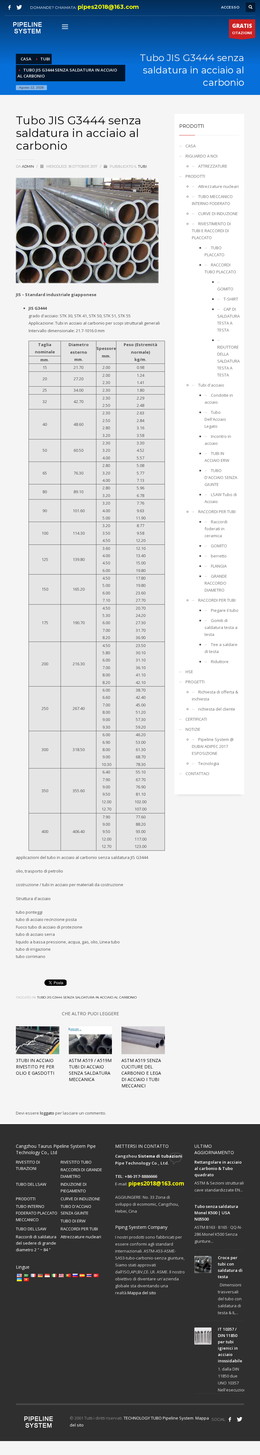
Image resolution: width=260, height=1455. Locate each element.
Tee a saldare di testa (221, 648)
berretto (219, 556)
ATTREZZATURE (212, 166)
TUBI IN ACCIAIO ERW (217, 457)
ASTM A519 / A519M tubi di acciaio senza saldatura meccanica (90, 1069)
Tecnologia (208, 763)
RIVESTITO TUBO (76, 1162)
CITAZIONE (242, 28)
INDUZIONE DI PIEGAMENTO (74, 1187)
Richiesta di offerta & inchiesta (215, 695)
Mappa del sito (141, 1293)
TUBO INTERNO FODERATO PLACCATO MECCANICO (36, 1212)
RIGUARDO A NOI (201, 156)
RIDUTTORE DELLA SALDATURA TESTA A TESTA (228, 361)
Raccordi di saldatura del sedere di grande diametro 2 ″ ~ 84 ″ (36, 1243)
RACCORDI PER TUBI (217, 511)
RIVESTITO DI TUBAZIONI (28, 1165)
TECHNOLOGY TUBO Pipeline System (158, 1418)
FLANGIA (219, 566)
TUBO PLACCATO (214, 251)
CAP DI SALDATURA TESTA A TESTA (228, 319)
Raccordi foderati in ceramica (216, 528)
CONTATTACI (197, 773)
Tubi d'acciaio (211, 385)
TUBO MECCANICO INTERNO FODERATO (212, 200)
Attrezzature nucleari (218, 186)
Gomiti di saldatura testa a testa (221, 627)
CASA (190, 146)
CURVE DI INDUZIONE (218, 213)
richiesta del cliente (216, 709)
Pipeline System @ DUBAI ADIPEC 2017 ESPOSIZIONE (213, 746)
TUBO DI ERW (73, 1221)
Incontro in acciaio (218, 439)
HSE (189, 672)
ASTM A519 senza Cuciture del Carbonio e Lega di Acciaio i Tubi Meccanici (141, 1073)
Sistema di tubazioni (160, 1156)
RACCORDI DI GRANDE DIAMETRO (81, 1173)
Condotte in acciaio (219, 398)
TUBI (142, 166)
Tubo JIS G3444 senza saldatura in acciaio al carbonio (87, 997)
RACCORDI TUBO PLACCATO (220, 268)
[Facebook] (9, 7)
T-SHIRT (231, 299)
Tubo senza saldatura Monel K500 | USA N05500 (216, 1212)
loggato (47, 1113)
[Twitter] (19, 7)
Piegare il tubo (224, 610)
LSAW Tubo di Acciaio (221, 498)
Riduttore (220, 661)
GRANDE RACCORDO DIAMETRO (216, 583)
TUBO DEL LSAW (31, 1184)
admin (28, 166)
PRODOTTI (195, 176)
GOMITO (225, 289)
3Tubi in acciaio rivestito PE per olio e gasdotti (35, 1066)
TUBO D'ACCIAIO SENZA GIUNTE (221, 477)
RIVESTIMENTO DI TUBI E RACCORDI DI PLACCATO (211, 230)
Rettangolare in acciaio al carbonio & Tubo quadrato (218, 1168)
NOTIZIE (192, 729)
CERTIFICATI (196, 719)
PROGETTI (195, 682)
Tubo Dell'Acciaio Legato (215, 419)
